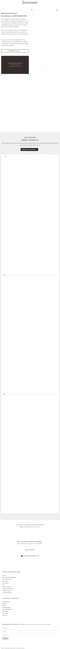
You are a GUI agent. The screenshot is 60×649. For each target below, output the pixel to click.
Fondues (4, 605)
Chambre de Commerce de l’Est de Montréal (15, 66)
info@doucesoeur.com (31, 556)
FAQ (3, 585)
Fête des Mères (5, 611)
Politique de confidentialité (8, 588)
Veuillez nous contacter (25, 526)
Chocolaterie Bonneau (7, 609)
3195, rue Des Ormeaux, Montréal (30, 541)
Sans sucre (4, 615)
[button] (2, 4)
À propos (4, 575)
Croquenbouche (5, 601)
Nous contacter (5, 583)
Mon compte (5, 581)
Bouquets (4, 603)
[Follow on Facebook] (4, 643)
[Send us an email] (11, 643)
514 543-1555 (31, 549)
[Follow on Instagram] (7, 643)
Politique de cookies (6, 590)
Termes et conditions (6, 586)
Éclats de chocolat (6, 607)
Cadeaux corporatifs (6, 579)
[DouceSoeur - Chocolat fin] (30, 4)
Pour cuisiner (5, 613)
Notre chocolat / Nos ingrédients (9, 577)
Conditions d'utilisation (7, 592)
